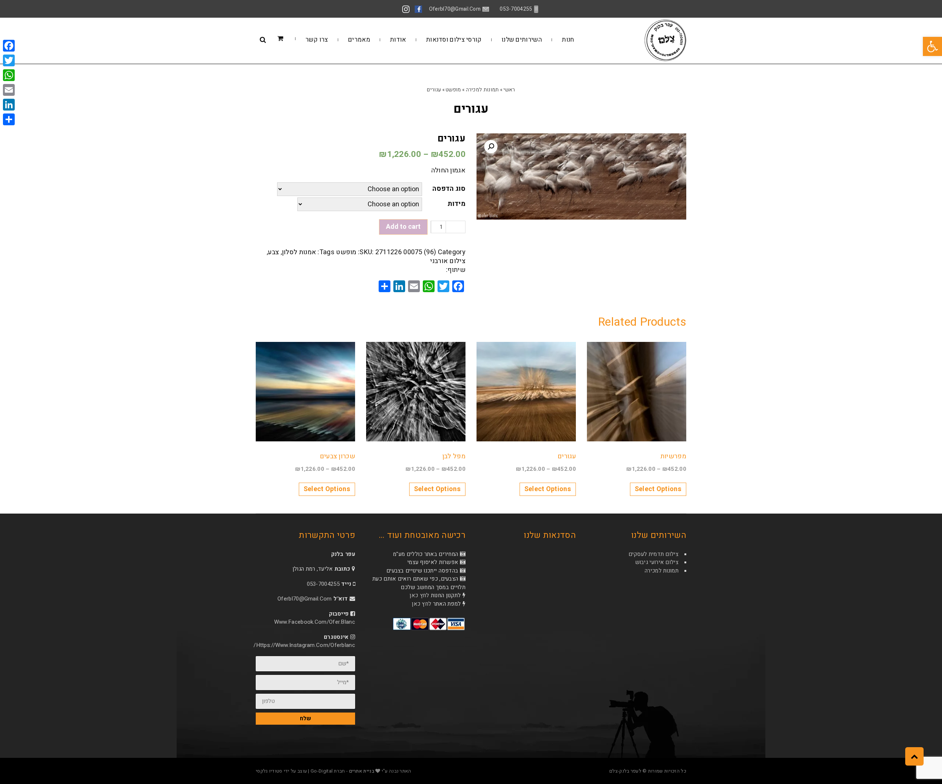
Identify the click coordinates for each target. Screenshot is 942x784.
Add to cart (403, 227)
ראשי (509, 90)
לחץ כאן (419, 595)
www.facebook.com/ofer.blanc (314, 622)
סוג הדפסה (448, 189)
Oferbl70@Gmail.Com (304, 599)
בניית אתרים (361, 770)
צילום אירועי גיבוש (657, 562)
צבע (273, 252)
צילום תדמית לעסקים (653, 554)
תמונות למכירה (482, 90)
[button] (932, 46)
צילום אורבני (447, 261)
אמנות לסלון (299, 252)
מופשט (453, 90)
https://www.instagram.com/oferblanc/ (304, 645)
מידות (456, 204)
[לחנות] (291, 38)
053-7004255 (323, 584)
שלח (305, 718)
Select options (658, 489)
